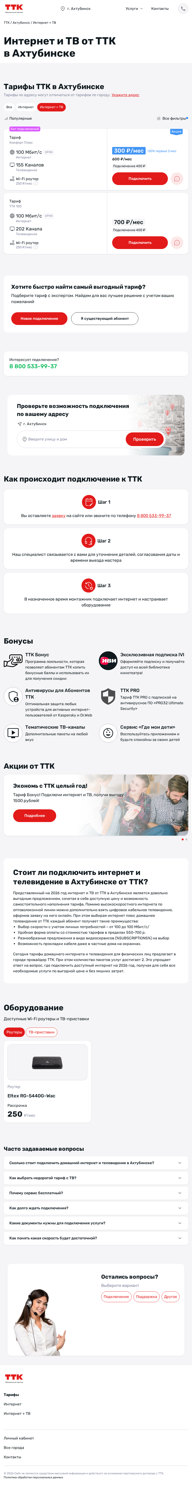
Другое (170, 1296)
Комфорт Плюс (21, 143)
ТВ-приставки (42, 1032)
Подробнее (34, 815)
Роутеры (14, 1032)
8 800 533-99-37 (33, 366)
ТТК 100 (15, 206)
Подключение (116, 1296)
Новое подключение (39, 318)
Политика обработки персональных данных (33, 1477)
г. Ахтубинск (35, 424)
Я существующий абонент (105, 318)
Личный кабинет (19, 1438)
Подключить (140, 178)
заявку (59, 515)
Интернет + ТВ (51, 107)
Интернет (26, 107)
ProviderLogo (27, 9)
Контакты (160, 8)
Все (9, 107)
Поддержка (146, 1296)
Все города (14, 1447)
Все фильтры (174, 118)
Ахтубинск (21, 23)
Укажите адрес (125, 95)
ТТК (7, 23)
